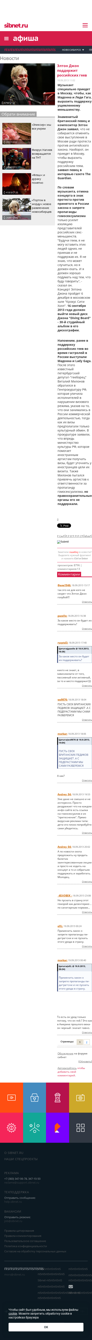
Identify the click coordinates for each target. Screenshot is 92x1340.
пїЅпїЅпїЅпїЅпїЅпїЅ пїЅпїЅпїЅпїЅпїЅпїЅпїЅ (51, 1271)
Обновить (85, 1061)
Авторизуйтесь (67, 1068)
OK (46, 1327)
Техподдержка (16, 1192)
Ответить (87, 601)
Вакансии (12, 1211)
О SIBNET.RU (14, 1153)
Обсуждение (65, 1053)
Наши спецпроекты (21, 1159)
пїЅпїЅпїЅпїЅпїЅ (78, 1269)
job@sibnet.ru (13, 1221)
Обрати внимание (18, 114)
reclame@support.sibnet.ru (21, 1182)
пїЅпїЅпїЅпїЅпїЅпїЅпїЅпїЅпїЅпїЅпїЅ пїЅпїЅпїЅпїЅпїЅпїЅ (59, 1295)
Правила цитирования (19, 1231)
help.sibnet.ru (13, 1202)
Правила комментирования (22, 1236)
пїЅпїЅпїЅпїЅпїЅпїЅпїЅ (51, 1286)
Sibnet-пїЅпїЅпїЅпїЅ (50, 1280)
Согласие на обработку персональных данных (35, 1251)
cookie (13, 1313)
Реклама (11, 1173)
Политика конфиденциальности (25, 1246)
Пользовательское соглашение (25, 1241)
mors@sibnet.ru (14, 1274)
